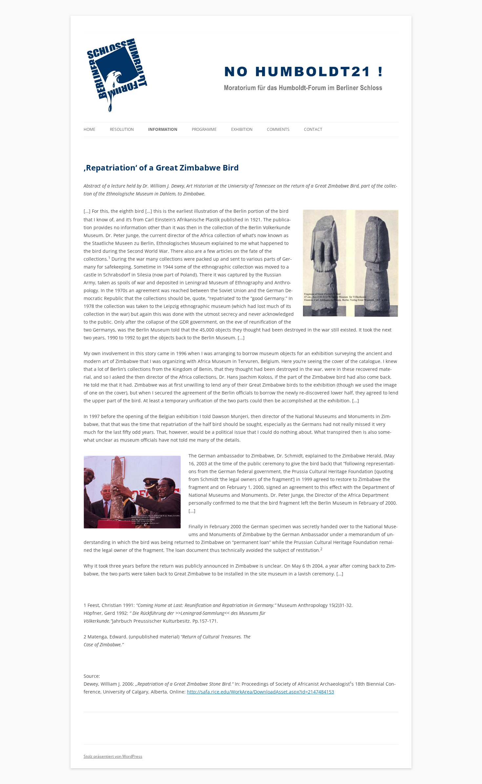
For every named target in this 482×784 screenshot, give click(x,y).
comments (278, 129)
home (89, 129)
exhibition (241, 129)
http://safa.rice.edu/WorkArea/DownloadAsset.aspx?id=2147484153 (260, 692)
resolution (122, 129)
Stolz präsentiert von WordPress (113, 756)
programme (204, 129)
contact (313, 129)
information (162, 129)
